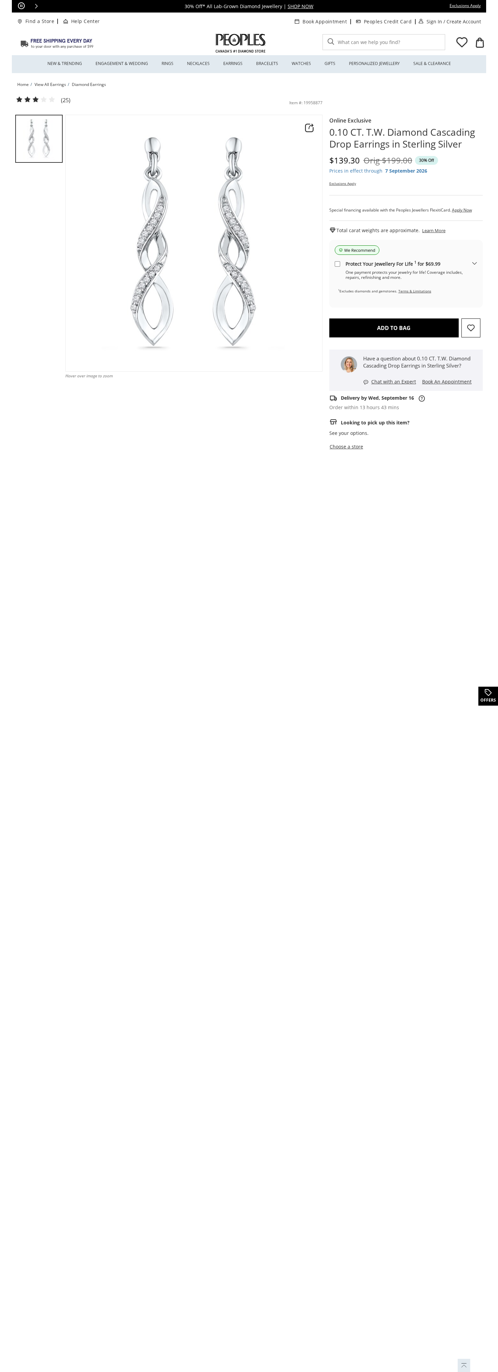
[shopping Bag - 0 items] (479, 43)
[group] (39, 139)
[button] (36, 6)
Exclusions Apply (342, 183)
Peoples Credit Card (388, 21)
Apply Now (462, 210)
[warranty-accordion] (474, 263)
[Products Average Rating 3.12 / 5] (35, 100)
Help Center (85, 21)
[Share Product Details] (309, 128)
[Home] (57, 43)
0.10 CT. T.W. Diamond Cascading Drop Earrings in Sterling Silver (402, 138)
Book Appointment (325, 21)
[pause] (21, 6)
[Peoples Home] (240, 43)
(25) (65, 100)
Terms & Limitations (414, 291)
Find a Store (39, 21)
